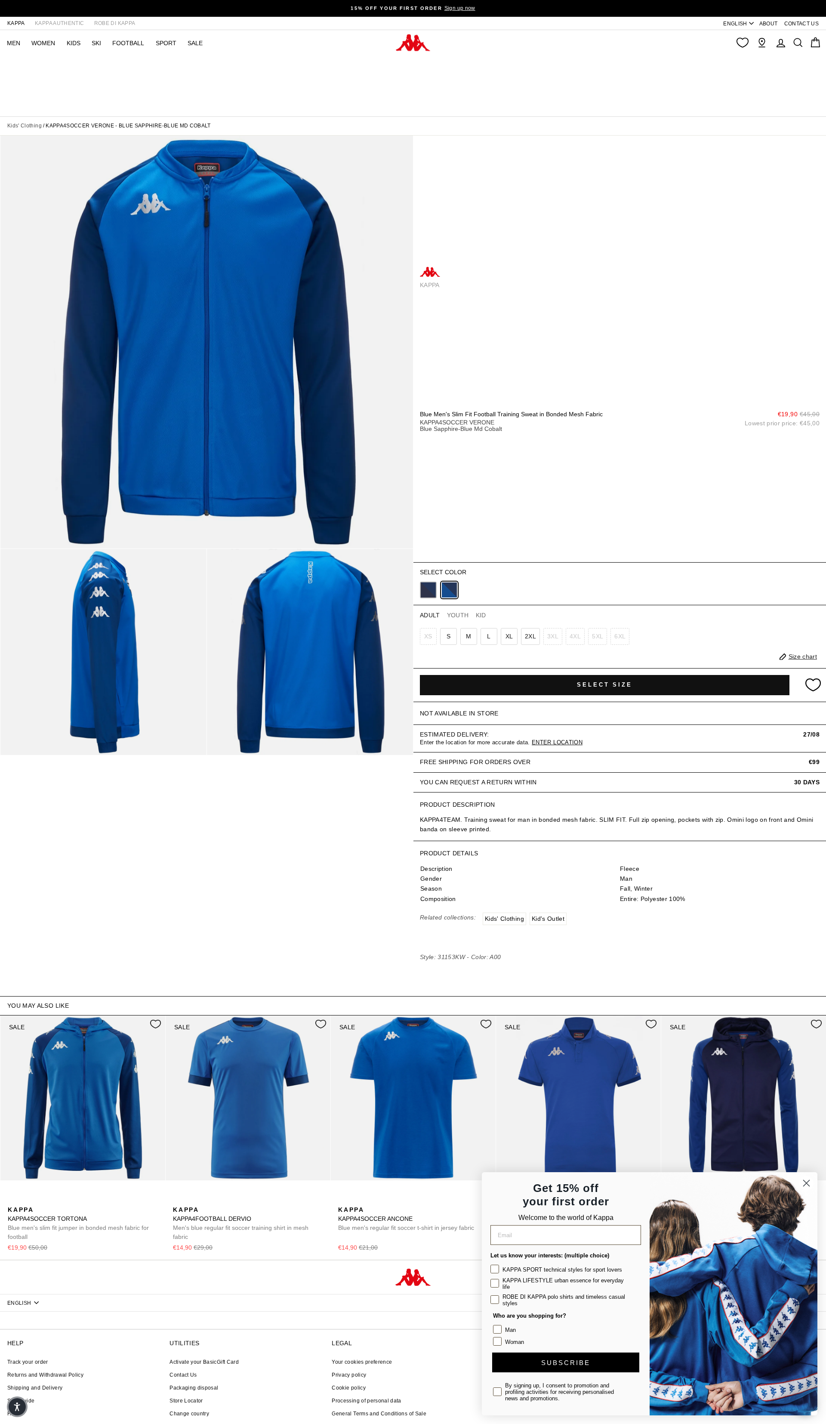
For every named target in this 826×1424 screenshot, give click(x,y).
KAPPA (16, 23)
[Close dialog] (806, 1183)
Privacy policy (349, 1375)
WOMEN (43, 43)
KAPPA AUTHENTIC (59, 23)
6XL (620, 636)
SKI (96, 43)
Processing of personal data (366, 1401)
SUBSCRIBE (565, 1362)
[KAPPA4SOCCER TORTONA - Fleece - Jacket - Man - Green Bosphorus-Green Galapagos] (40, 1200)
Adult (430, 615)
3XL (552, 636)
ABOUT (768, 24)
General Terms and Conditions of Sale (379, 1414)
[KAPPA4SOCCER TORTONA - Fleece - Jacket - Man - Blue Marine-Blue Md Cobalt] (27, 1200)
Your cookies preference (362, 1362)
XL (509, 636)
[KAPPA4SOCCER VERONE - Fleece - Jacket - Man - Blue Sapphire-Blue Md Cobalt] (449, 590)
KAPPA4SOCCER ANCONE (406, 1218)
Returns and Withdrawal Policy (45, 1375)
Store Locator (186, 1401)
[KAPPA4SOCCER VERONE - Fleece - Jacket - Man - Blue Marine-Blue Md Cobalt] (428, 590)
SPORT (166, 43)
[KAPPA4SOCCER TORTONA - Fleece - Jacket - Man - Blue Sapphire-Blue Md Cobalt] (13, 1200)
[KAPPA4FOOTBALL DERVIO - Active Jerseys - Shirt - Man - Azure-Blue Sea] (206, 1200)
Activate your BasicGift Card (204, 1362)
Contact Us (183, 1375)
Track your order (27, 1362)
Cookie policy (349, 1388)
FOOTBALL (128, 43)
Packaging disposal (194, 1388)
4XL (575, 636)
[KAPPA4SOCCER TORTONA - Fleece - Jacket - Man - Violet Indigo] (54, 1200)
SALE (195, 43)
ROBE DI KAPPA (115, 23)
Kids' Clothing (24, 125)
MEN (13, 43)
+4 (233, 1199)
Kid (481, 615)
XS (428, 636)
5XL (597, 636)
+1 (68, 1199)
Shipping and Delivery (34, 1388)
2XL (530, 636)
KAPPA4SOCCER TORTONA (78, 1223)
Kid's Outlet (548, 918)
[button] (17, 1406)
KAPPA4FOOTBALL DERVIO (240, 1223)
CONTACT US (801, 24)
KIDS (73, 43)
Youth (458, 615)
